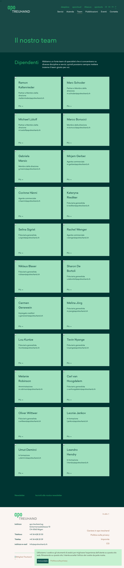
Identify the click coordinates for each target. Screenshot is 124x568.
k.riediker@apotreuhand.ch (78, 206)
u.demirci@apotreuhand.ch (30, 458)
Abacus (87, 7)
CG (107, 544)
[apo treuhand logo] (19, 7)
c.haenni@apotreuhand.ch (29, 201)
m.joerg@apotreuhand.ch (77, 311)
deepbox (65, 7)
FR (113, 7)
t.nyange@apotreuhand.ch (78, 348)
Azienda (70, 12)
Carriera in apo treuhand (98, 531)
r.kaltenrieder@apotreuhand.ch (31, 98)
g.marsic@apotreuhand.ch (29, 169)
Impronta (105, 539)
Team (79, 12)
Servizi (60, 12)
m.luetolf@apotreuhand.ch (29, 130)
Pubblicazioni (91, 12)
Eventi (104, 12)
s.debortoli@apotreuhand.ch (78, 279)
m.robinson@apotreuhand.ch (31, 389)
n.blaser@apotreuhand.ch (29, 275)
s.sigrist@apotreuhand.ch (29, 238)
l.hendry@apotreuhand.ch (77, 463)
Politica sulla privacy (58, 561)
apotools (99, 7)
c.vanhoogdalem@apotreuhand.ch (81, 389)
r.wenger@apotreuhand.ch (78, 238)
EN (109, 7)
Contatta (114, 12)
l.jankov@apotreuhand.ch (77, 421)
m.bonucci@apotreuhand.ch (78, 128)
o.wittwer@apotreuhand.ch (30, 421)
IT (115, 7)
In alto (105, 514)
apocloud (76, 7)
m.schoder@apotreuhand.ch (78, 94)
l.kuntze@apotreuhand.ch (29, 348)
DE (106, 7)
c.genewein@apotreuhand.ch (31, 316)
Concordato (43, 561)
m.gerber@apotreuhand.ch (78, 164)
